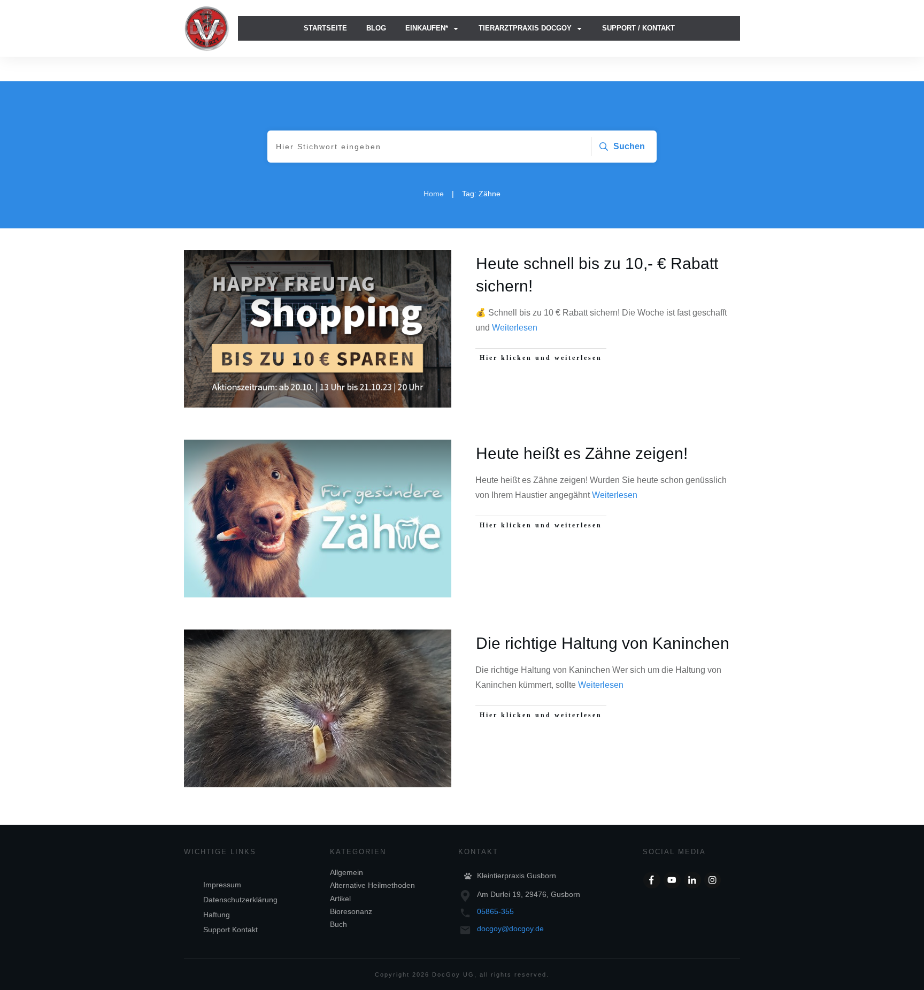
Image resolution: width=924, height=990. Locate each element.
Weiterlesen (514, 327)
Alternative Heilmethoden (372, 885)
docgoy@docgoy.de (510, 928)
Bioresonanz (351, 911)
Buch (338, 924)
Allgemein (346, 872)
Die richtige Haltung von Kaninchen (602, 643)
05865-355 (495, 911)
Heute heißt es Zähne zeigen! (582, 453)
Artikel (340, 898)
